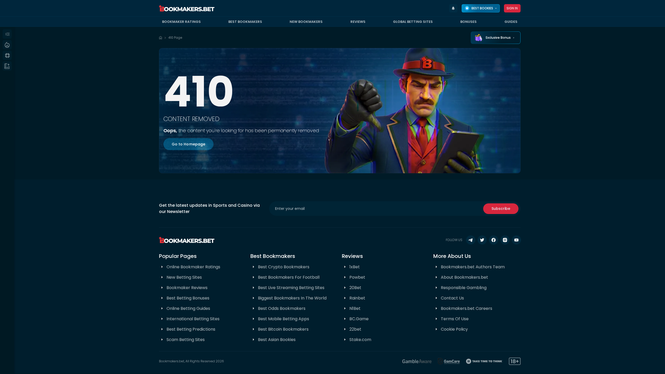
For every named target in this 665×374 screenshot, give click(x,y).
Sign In (512, 8)
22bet (355, 329)
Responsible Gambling (464, 288)
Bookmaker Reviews (187, 288)
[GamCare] (449, 361)
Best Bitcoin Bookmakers (283, 329)
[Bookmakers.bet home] (187, 8)
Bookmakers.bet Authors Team (473, 267)
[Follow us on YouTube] (516, 240)
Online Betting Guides (188, 308)
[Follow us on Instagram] (505, 240)
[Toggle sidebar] (7, 34)
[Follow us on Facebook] (493, 240)
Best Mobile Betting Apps (283, 319)
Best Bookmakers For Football (289, 277)
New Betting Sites (184, 277)
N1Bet (355, 308)
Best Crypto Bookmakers (283, 267)
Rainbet (357, 298)
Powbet (357, 277)
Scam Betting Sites (186, 340)
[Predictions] (7, 44)
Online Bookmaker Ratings (193, 267)
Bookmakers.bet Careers (466, 308)
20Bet (355, 288)
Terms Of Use (455, 319)
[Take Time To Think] (484, 361)
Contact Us (452, 298)
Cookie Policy (454, 329)
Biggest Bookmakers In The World (292, 298)
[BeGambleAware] (416, 361)
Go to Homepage (188, 144)
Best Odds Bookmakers (281, 308)
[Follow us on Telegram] (471, 240)
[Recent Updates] (453, 8)
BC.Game (359, 319)
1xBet (354, 267)
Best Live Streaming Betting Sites (291, 288)
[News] (7, 66)
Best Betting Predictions (191, 329)
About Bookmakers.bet (464, 277)
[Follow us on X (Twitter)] (482, 240)
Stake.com (360, 340)
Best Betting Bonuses (188, 298)
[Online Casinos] (7, 55)
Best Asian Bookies (277, 340)
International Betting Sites (193, 319)
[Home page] (160, 37)
